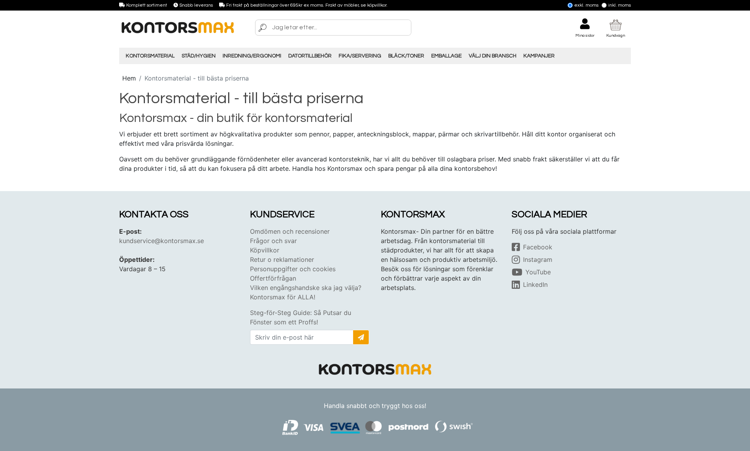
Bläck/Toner (406, 56)
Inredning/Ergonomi (252, 56)
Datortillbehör (310, 56)
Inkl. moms (619, 5)
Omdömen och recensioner (290, 231)
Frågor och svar (273, 241)
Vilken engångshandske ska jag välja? (305, 288)
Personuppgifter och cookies (293, 269)
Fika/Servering (360, 56)
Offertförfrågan (273, 278)
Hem (129, 78)
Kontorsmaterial (150, 56)
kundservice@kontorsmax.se (161, 241)
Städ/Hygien (199, 56)
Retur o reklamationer (282, 259)
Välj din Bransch (492, 56)
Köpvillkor (264, 250)
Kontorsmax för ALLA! (282, 297)
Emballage (446, 56)
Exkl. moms (586, 5)
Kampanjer (539, 56)
